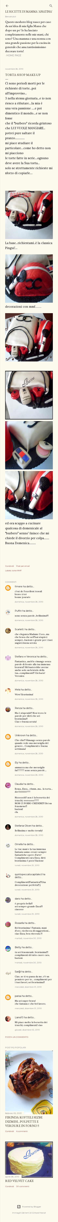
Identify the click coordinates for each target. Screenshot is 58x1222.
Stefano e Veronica (25, 656)
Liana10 (19, 1017)
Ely (16, 762)
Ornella (19, 844)
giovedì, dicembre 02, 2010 (27, 1030)
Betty (18, 947)
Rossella (19, 923)
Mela (17, 689)
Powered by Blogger (31, 1206)
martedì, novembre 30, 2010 (28, 938)
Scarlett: (19, 629)
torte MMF (17, 570)
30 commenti (22, 1186)
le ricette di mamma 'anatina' (28, 11)
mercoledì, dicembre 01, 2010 (28, 987)
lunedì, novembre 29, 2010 (27, 865)
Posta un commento (16, 1037)
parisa (18, 996)
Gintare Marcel (39, 1213)
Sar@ (18, 971)
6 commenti (22, 1131)
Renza (18, 708)
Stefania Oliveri (23, 825)
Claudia (19, 784)
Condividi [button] (9, 566)
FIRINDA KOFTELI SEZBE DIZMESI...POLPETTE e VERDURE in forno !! (24, 1121)
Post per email (23, 566)
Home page (13, 55)
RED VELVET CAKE (19, 1181)
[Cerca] (51, 5)
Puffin (18, 610)
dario (17, 898)
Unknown (20, 735)
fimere (18, 586)
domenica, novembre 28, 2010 (29, 602)
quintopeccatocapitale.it (28, 874)
